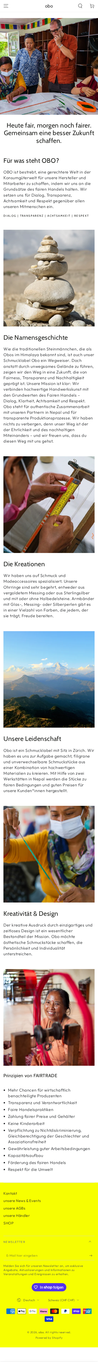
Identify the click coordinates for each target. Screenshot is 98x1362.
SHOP (8, 1223)
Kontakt (10, 1193)
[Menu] (6, 6)
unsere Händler (16, 1215)
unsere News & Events (22, 1200)
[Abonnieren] (92, 1256)
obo (41, 1332)
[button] (80, 6)
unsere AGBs (14, 1208)
